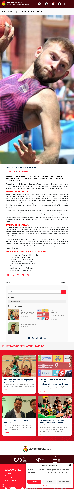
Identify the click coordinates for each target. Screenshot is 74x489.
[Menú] (70, 4)
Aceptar (34, 481)
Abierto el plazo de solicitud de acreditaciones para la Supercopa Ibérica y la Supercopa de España (57, 313)
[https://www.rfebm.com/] (15, 3)
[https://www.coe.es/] (56, 459)
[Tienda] (46, 3)
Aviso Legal (59, 485)
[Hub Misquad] (59, 3)
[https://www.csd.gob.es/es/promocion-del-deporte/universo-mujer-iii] (40, 460)
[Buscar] (63, 292)
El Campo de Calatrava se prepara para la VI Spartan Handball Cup (28, 312)
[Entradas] (39, 3)
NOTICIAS (8, 11)
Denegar (49, 481)
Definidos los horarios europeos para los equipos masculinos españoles (53, 422)
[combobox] (34, 292)
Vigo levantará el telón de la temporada (28, 325)
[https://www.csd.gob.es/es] (20, 459)
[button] (70, 465)
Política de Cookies (41, 485)
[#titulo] (3, 485)
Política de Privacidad (51, 485)
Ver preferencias (64, 481)
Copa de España (30, 11)
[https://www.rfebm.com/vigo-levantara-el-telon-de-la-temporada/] (14, 328)
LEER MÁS (6, 389)
